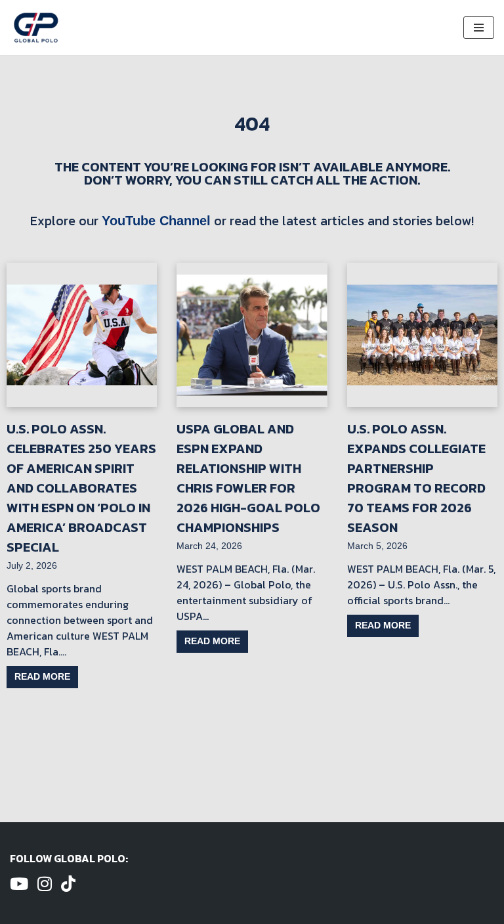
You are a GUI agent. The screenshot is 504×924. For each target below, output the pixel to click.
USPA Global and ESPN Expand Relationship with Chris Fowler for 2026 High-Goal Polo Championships (248, 478)
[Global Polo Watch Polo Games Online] (36, 27)
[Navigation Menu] (478, 27)
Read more (42, 676)
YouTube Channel (156, 220)
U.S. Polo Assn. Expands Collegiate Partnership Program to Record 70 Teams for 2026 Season (416, 478)
